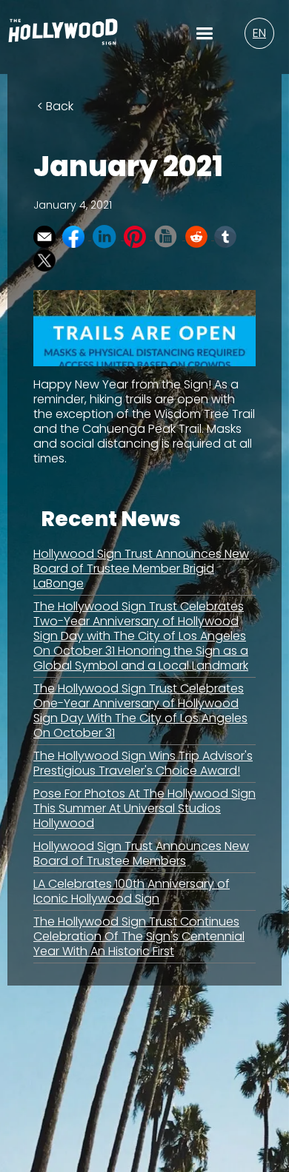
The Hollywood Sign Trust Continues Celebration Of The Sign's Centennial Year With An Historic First (139, 936)
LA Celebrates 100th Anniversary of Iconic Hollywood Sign (131, 891)
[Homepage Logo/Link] (63, 37)
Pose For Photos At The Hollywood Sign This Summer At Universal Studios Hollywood (144, 808)
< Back (55, 106)
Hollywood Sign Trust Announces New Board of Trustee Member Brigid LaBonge (141, 568)
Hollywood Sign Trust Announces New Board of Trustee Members (141, 853)
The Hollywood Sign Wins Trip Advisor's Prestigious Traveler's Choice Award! (143, 763)
